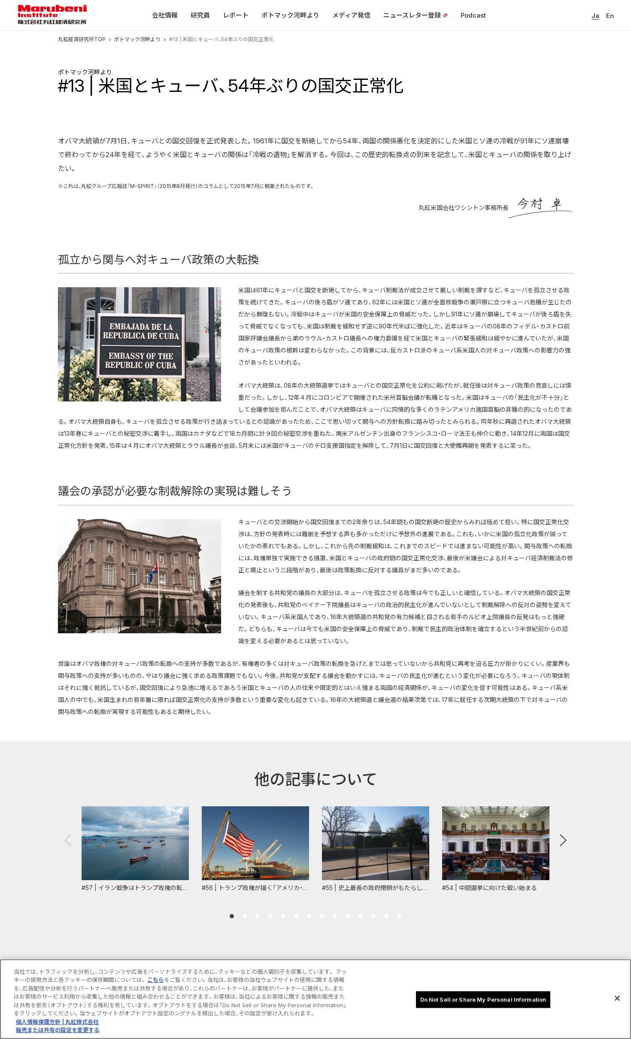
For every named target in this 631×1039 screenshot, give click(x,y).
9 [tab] (335, 916)
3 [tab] (257, 916)
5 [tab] (283, 916)
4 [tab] (270, 916)
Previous (67, 840)
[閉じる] (617, 998)
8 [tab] (322, 916)
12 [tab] (373, 916)
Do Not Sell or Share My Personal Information (483, 999)
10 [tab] (348, 916)
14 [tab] (399, 916)
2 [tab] (245, 916)
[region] (315, 999)
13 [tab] (386, 916)
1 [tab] (232, 916)
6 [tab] (296, 916)
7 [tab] (309, 916)
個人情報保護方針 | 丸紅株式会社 (57, 1021)
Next (563, 840)
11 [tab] (360, 916)
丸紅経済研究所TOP (82, 39)
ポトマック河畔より (137, 39)
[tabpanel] (135, 849)
